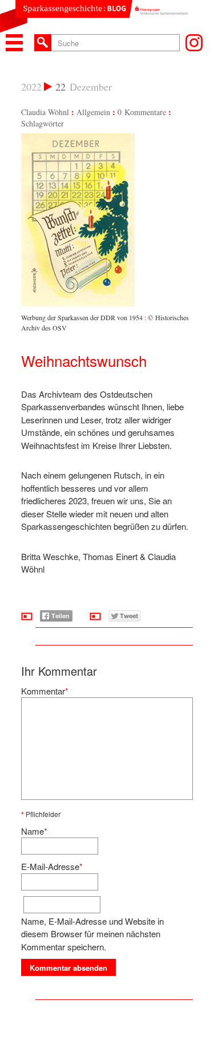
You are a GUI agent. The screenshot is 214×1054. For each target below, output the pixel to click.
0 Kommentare (142, 112)
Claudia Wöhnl (45, 112)
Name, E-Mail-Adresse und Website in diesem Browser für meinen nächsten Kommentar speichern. (92, 934)
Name (32, 831)
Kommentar (43, 691)
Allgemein (93, 112)
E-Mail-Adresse (50, 866)
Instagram (194, 42)
